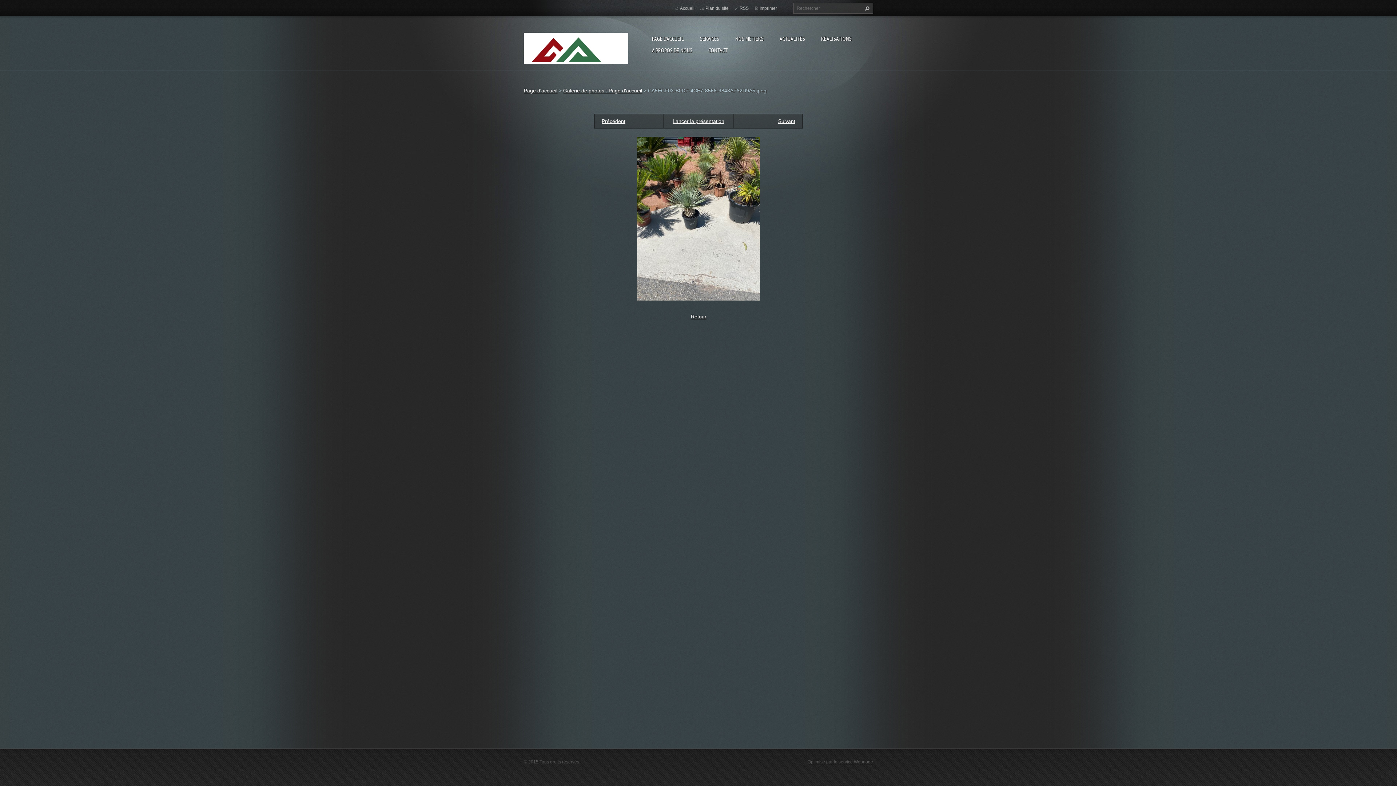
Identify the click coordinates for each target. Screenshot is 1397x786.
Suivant (786, 121)
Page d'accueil (668, 38)
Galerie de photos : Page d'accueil (602, 91)
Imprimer (768, 8)
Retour (699, 316)
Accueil (687, 8)
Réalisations (836, 38)
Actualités (792, 38)
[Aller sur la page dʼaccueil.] (576, 57)
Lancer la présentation (698, 121)
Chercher (866, 8)
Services (709, 38)
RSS (744, 8)
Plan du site (717, 8)
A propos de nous (672, 50)
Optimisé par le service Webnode (840, 762)
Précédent (613, 121)
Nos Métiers (749, 38)
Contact (718, 50)
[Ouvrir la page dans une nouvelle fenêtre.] (698, 218)
